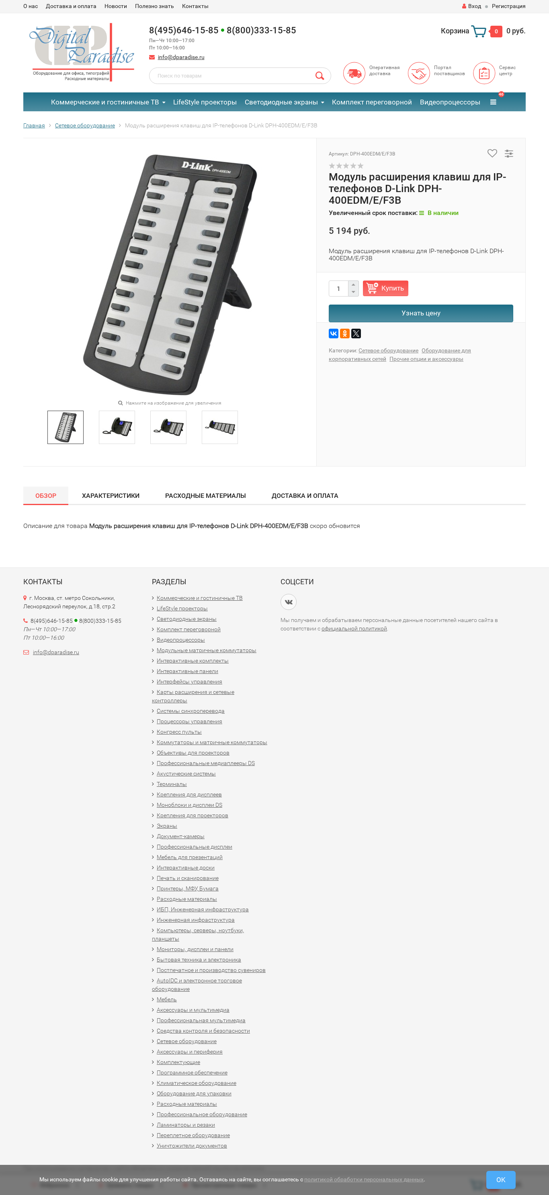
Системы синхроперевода (191, 711)
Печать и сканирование (188, 878)
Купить (392, 288)
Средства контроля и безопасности (203, 1030)
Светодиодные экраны (281, 102)
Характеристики (110, 495)
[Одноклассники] (345, 333)
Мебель (167, 999)
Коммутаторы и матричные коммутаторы (212, 742)
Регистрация (509, 6)
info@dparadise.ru (181, 57)
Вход (474, 6)
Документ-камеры (181, 836)
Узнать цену (421, 313)
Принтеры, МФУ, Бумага (188, 888)
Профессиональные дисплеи (194, 846)
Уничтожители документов (192, 1145)
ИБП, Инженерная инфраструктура (203, 909)
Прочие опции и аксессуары (426, 359)
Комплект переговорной (372, 102)
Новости (115, 6)
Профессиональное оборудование (202, 1114)
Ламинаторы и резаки (186, 1124)
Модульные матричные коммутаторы (206, 650)
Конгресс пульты (179, 731)
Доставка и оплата (71, 6)
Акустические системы (186, 773)
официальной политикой (354, 628)
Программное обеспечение (192, 1072)
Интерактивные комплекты (193, 660)
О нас (30, 6)
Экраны (167, 826)
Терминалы (172, 784)
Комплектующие (178, 1062)
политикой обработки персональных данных (364, 1179)
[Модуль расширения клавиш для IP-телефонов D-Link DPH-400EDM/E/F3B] (65, 427)
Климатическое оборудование (196, 1083)
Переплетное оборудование (193, 1135)
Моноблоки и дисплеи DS (189, 805)
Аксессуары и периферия (190, 1051)
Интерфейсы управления (189, 681)
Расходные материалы (205, 495)
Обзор (45, 495)
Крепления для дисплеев (189, 794)
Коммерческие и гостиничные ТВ (105, 102)
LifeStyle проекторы (205, 102)
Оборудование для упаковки (194, 1093)
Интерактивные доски (186, 867)
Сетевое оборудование (388, 350)
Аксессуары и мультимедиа (193, 1010)
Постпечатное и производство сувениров (211, 970)
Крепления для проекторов (192, 815)
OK (501, 1180)
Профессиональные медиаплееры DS (206, 763)
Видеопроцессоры (450, 102)
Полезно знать (154, 6)
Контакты (195, 6)
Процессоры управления (189, 721)
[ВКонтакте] (333, 333)
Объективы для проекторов (193, 752)
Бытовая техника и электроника (199, 959)
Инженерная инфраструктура (196, 920)
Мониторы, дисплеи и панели (195, 949)
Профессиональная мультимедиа (201, 1020)
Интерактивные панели (187, 671)
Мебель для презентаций (190, 857)
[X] (356, 333)
